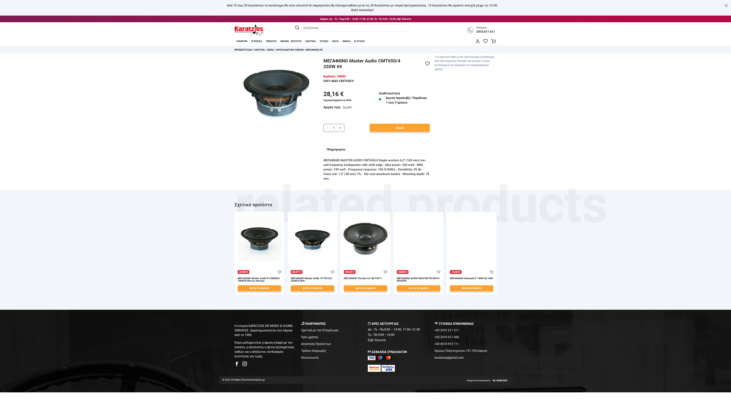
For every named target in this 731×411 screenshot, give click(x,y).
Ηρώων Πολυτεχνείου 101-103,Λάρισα (460, 351)
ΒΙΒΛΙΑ (346, 41)
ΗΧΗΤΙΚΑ (310, 41)
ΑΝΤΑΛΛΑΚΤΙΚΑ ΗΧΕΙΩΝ (290, 49)
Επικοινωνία (309, 357)
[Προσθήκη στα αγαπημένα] (427, 63)
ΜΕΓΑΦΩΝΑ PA (314, 49)
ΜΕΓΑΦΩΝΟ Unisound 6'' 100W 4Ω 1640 (471, 278)
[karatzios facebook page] (238, 365)
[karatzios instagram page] (244, 365)
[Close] (726, 5)
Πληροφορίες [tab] (336, 149)
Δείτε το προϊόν (259, 288)
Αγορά (400, 127)
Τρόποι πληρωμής (313, 351)
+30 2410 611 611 (446, 330)
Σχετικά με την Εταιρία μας (320, 330)
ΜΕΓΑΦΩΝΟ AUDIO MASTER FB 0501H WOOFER (418, 279)
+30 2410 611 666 (446, 337)
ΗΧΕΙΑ (270, 49)
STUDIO (324, 41)
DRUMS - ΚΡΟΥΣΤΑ (291, 41)
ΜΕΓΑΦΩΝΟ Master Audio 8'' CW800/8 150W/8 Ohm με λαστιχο (258, 279)
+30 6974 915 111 (446, 344)
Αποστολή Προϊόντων (316, 344)
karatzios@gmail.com (449, 357)
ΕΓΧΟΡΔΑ (256, 41)
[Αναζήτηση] (297, 28)
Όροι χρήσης (309, 337)
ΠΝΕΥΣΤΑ (271, 41)
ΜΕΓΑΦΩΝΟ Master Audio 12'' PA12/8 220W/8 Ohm (311, 279)
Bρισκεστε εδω (244, 49)
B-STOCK (359, 41)
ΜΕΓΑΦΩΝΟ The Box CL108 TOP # (363, 278)
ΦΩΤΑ (335, 41)
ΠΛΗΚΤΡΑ (241, 41)
